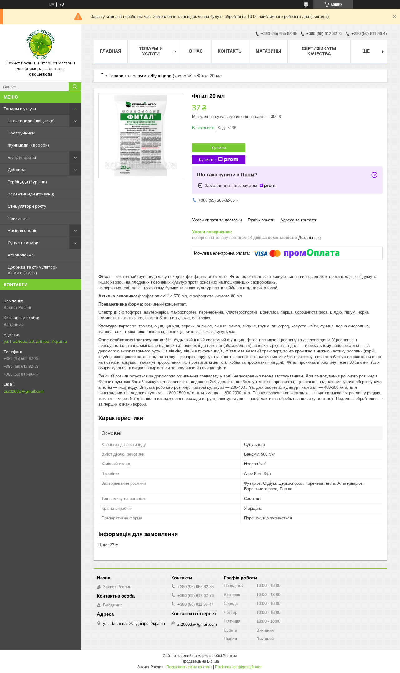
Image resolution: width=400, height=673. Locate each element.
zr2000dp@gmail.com (24, 391)
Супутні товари (23, 242)
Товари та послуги (127, 75)
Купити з (208, 159)
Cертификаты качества (319, 51)
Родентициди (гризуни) (31, 194)
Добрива (17, 169)
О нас (196, 50)
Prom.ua (230, 656)
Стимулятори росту (27, 206)
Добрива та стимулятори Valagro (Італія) (33, 270)
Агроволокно (21, 255)
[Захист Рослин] (41, 44)
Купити (219, 147)
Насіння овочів (23, 230)
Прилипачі (18, 218)
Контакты (230, 50)
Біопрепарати (22, 157)
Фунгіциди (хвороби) (28, 145)
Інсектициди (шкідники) (31, 121)
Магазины (268, 50)
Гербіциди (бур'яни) (27, 182)
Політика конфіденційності (239, 667)
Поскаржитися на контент (189, 667)
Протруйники (21, 133)
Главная (110, 50)
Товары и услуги (20, 108)
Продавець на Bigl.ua (200, 661)
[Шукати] (75, 86)
